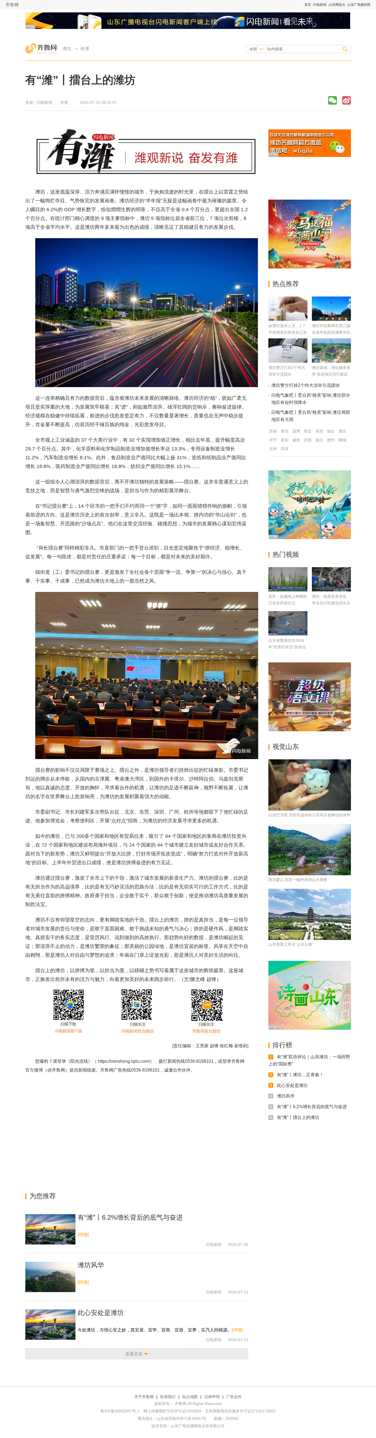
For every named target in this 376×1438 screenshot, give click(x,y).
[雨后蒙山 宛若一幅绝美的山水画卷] (309, 849)
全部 (253, 49)
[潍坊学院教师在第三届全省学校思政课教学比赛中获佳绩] (331, 319)
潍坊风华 (91, 1265)
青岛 (284, 431)
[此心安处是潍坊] (50, 1324)
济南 (273, 431)
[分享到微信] (332, 100)
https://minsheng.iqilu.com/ (124, 1061)
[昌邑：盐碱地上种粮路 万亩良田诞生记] (287, 579)
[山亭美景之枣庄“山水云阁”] (309, 914)
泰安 (284, 440)
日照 (308, 440)
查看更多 (134, 1354)
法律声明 (212, 1396)
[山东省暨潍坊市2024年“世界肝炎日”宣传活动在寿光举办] (287, 623)
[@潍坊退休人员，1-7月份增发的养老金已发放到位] (287, 319)
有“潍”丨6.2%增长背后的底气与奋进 (130, 1217)
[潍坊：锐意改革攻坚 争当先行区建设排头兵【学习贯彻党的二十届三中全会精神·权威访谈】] (331, 579)
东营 (319, 431)
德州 (331, 440)
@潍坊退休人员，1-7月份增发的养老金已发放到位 (287, 332)
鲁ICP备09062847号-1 (120, 1411)
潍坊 (66, 48)
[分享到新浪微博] (346, 100)
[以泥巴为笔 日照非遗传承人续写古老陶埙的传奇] (309, 785)
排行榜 (282, 1045)
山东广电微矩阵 (358, 5)
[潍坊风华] (50, 1277)
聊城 (342, 440)
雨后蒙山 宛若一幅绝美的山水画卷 (297, 879)
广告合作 (234, 1396)
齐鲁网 (12, 4)
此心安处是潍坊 (101, 1312)
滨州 (273, 449)
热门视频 (286, 554)
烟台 (331, 431)
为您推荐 (42, 1196)
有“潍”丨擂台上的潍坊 (298, 1117)
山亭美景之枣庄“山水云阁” (291, 944)
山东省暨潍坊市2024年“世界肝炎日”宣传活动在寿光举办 (287, 647)
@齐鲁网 (56, 1070)
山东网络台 (337, 5)
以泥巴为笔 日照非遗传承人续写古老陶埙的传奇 (309, 815)
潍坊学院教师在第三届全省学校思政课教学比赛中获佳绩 (331, 332)
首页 (307, 5)
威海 (296, 440)
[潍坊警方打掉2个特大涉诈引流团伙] (287, 361)
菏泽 (284, 449)
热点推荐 (286, 283)
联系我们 (168, 1396)
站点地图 (190, 1396)
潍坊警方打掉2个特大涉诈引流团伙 (305, 385)
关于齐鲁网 (144, 1396)
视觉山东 (286, 746)
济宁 (273, 440)
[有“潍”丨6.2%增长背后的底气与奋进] (50, 1229)
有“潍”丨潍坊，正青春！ (300, 1074)
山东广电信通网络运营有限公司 (198, 1426)
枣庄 (308, 431)
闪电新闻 (319, 5)
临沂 (319, 440)
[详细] (83, 1234)
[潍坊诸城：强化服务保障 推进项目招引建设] (331, 361)
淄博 (296, 431)
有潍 (84, 48)
